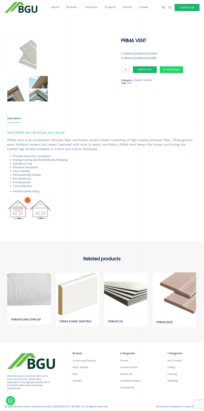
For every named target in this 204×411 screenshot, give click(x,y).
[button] (10, 400)
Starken (77, 380)
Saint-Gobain (80, 367)
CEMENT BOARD (142, 80)
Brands (71, 7)
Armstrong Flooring (84, 360)
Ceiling (171, 367)
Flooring (172, 374)
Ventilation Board (130, 380)
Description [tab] (14, 118)
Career (143, 7)
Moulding (172, 380)
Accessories (127, 387)
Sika (75, 374)
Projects (110, 7)
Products (92, 7)
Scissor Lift (126, 374)
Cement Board (128, 367)
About (55, 7)
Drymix (124, 360)
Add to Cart (145, 69)
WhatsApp (173, 69)
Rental (127, 7)
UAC (129, 83)
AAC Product (174, 360)
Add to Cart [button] (29, 299)
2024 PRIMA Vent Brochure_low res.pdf (36, 132)
